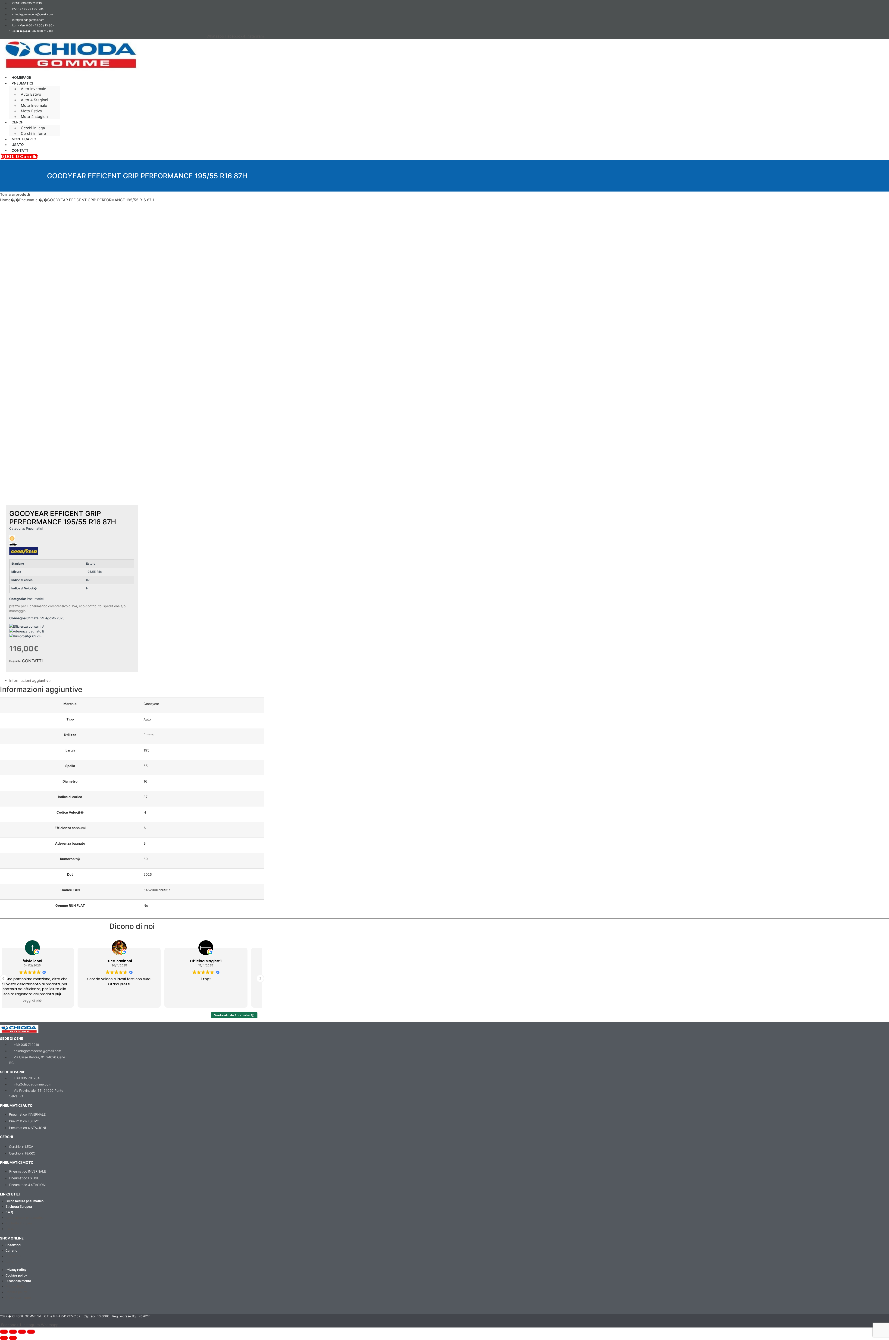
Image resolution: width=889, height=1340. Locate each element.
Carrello (11, 1250)
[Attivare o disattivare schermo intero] (13, 1332)
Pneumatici (28, 200)
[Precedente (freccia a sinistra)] (4, 1338)
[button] (267, 73)
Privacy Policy (16, 1270)
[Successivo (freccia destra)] (13, 1338)
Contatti (20, 150)
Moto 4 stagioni (35, 116)
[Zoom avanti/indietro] (4, 1332)
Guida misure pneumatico (25, 1201)
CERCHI (18, 122)
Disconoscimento (18, 1281)
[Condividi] (22, 1332)
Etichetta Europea (19, 1206)
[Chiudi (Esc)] (31, 1332)
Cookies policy (16, 1275)
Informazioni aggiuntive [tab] (29, 680)
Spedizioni (13, 1245)
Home (5, 200)
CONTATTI (32, 660)
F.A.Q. (10, 1212)
